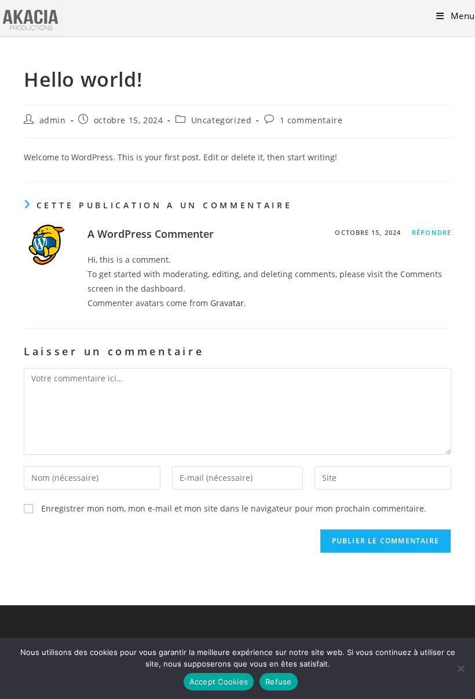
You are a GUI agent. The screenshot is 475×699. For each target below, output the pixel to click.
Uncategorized (221, 120)
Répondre (431, 232)
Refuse (278, 681)
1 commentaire (311, 120)
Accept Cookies (219, 681)
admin (52, 120)
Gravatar (227, 302)
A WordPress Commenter (150, 234)
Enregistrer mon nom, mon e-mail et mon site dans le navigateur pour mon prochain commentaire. (233, 508)
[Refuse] (460, 668)
